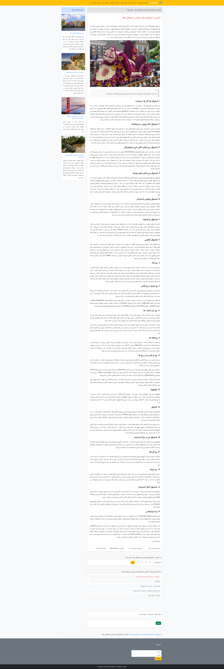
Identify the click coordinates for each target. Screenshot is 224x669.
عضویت (158, 658)
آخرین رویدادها (95, 3)
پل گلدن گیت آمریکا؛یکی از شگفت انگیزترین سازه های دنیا (75, 117)
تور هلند (153, 94)
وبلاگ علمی (123, 3)
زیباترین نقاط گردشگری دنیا (77, 33)
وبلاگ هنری (105, 3)
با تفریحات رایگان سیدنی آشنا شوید (75, 72)
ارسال (158, 623)
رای (133, 562)
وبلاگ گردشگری (114, 3)
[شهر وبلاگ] (156, 3)
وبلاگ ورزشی (132, 3)
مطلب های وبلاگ (142, 3)
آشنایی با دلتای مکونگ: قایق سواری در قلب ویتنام (74, 156)
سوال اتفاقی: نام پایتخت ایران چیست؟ (150, 614)
